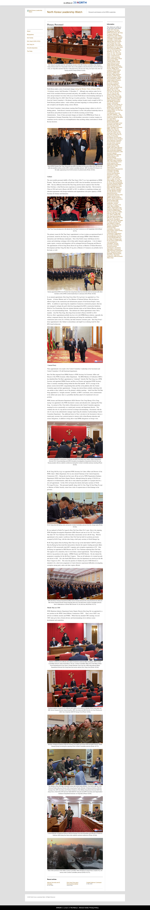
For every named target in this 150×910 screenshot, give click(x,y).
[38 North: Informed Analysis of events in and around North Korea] (75, 4)
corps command (115, 57)
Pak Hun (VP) (110, 213)
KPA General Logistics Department (115, 153)
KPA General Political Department (113, 157)
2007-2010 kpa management (113, 30)
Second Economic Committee (113, 244)
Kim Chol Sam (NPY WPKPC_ (113, 113)
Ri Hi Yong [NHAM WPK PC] (114, 237)
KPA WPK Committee (113, 171)
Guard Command (112, 94)
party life (115, 222)
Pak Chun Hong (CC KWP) (114, 212)
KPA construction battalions (114, 149)
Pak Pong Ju (116, 217)
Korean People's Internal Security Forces (114, 142)
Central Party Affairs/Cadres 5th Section (114, 40)
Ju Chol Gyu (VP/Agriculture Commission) (115, 112)
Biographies (30, 34)
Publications (117, 233)
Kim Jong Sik (117, 124)
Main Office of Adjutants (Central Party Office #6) (114, 186)
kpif (115, 172)
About (28, 31)
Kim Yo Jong (113, 134)
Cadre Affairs (117, 35)
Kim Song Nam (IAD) (113, 132)
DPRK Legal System (112, 67)
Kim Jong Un (30, 44)
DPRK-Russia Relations (114, 78)
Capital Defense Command (93, 882)
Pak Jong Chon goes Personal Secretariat (72, 883)
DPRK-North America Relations (113, 76)
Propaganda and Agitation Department (114, 225)
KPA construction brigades (114, 150)
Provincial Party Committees (111, 228)
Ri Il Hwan (110, 239)
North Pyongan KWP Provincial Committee (113, 201)
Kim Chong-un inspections (114, 115)
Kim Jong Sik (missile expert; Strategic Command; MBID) (114, 127)
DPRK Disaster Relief (113, 64)
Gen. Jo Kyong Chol (116, 87)
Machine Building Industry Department (115, 184)
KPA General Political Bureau (114, 155)
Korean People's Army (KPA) (113, 143)
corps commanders (112, 58)
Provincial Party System (113, 229)
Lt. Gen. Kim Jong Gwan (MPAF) (113, 179)
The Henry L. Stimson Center (79, 907)
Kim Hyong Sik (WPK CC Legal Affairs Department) (115, 119)
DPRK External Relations (114, 66)
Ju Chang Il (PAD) (114, 109)
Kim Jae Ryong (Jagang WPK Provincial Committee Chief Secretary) (114, 122)
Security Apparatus (32, 48)
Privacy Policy (93, 907)
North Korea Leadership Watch (64, 12)
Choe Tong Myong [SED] (114, 45)
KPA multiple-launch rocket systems (114, 162)
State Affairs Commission (114, 249)
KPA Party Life (111, 166)
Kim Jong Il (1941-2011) (33, 41)
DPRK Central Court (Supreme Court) (113, 62)
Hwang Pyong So (116, 98)
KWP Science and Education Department (113, 173)
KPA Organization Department (114, 164)
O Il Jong (115, 205)
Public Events (118, 230)
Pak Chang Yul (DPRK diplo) (114, 209)
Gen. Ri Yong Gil (111, 93)
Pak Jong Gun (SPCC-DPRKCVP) (113, 214)
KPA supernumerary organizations (112, 167)
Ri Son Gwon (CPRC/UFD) (114, 240)
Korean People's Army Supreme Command (115, 139)
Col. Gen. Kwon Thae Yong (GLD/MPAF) (115, 47)
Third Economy (117, 253)
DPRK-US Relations (112, 81)
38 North (59, 907)
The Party (29, 51)
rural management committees (112, 242)
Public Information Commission (112, 232)
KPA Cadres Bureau (116, 147)
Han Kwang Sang (113, 95)
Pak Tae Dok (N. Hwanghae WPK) (115, 219)
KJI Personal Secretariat (112, 136)
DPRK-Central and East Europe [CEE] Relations (114, 71)
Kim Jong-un (114, 131)
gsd (118, 93)
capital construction (112, 37)
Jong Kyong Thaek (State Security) (114, 108)
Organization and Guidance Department (114, 208)
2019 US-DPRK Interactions (113, 32)
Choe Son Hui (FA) (113, 43)
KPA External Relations (113, 152)
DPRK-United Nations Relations (114, 79)
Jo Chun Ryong (116, 104)
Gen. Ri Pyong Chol (115, 91)
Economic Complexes (113, 83)
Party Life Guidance (114, 222)
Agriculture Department (113, 35)
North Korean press (117, 199)
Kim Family (30, 38)
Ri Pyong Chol (117, 239)
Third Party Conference (113, 255)
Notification (110, 203)
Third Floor (110, 255)
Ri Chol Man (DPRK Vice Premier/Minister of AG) (114, 235)
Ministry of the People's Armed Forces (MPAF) (115, 196)
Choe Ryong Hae (112, 43)
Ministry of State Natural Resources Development (114, 193)
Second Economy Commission (112, 247)
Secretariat (117, 248)
